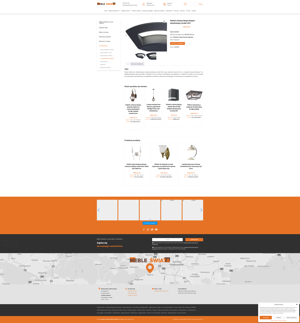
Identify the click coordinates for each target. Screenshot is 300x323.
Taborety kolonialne (172, 313)
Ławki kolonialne (108, 313)
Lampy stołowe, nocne (106, 52)
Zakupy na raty (160, 307)
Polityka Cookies (274, 320)
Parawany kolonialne (125, 313)
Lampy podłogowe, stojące (107, 49)
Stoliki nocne (164, 313)
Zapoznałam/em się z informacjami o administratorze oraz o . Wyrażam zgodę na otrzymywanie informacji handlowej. (175, 248)
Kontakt (194, 11)
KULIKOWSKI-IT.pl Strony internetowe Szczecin (191, 319)
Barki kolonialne (165, 310)
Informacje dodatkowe (137, 64)
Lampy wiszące (104, 61)
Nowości (182, 11)
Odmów (279, 317)
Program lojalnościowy (127, 307)
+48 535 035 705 (132, 291)
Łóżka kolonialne (116, 313)
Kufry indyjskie (100, 313)
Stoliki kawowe (157, 313)
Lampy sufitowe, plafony (106, 55)
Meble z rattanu (136, 11)
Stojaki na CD (150, 313)
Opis (128, 64)
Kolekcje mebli (125, 11)
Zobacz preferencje (291, 317)
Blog (184, 307)
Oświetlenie (169, 11)
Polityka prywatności (282, 320)
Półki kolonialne (134, 313)
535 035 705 (126, 3)
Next (165, 35)
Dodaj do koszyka (154, 124)
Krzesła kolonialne (192, 310)
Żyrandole (102, 64)
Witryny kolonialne (182, 313)
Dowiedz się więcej (133, 127)
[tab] (127, 64)
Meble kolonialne (113, 11)
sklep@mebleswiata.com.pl (130, 5)
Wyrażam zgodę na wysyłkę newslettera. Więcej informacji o (175, 243)
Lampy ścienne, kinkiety (107, 58)
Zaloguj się (149, 3)
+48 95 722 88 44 (132, 295)
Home (106, 11)
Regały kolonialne (142, 313)
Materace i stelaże (159, 11)
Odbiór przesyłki (152, 307)
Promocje (176, 11)
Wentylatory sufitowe (105, 67)
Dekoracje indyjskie (147, 11)
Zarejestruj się (150, 5)
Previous (126, 35)
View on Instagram (151, 223)
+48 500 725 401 (132, 293)
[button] (297, 304)
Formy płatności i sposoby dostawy (140, 307)
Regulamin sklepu (101, 307)
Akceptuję (265, 317)
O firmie (188, 11)
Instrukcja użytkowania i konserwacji (113, 307)
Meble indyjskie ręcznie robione (106, 22)
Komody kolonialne (182, 310)
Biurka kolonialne (174, 310)
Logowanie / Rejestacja (190, 307)
